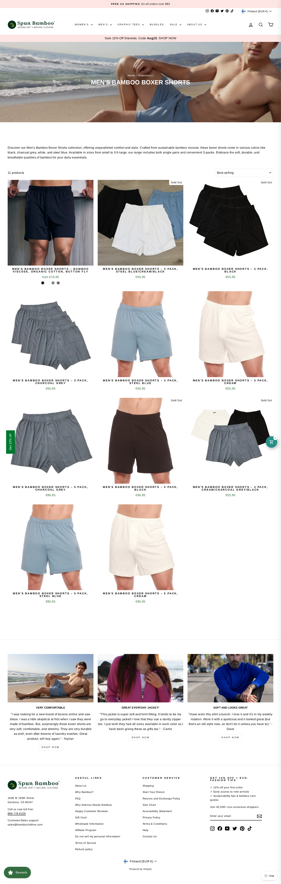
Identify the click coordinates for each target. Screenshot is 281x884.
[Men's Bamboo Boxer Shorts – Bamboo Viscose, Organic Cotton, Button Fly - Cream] (48, 283)
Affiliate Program (85, 830)
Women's (82, 24)
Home (131, 75)
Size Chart (149, 804)
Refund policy (84, 849)
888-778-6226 (17, 813)
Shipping (148, 785)
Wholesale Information (89, 823)
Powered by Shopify (140, 869)
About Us (195, 24)
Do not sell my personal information (97, 836)
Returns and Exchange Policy (161, 798)
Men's (103, 24)
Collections (145, 75)
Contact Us (150, 836)
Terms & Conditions (155, 823)
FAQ (77, 798)
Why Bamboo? (84, 792)
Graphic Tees (129, 24)
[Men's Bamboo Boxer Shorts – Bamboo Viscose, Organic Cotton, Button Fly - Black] (43, 283)
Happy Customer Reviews (91, 811)
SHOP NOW (167, 38)
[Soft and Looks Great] (230, 678)
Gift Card (81, 817)
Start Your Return (154, 792)
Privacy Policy (151, 817)
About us (80, 785)
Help (146, 830)
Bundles (157, 24)
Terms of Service (85, 843)
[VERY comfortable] (50, 678)
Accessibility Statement (157, 811)
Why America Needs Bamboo (93, 804)
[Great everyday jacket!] (141, 678)
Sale (174, 24)
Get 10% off (10, 442)
